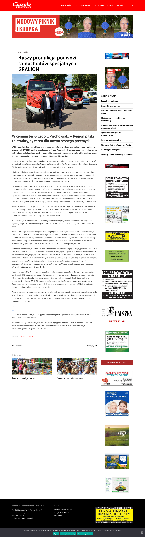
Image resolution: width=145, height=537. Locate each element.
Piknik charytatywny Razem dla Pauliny (116, 145)
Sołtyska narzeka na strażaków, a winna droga (116, 112)
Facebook (24, 336)
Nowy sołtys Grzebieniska (111, 140)
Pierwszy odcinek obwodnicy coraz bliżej (116, 154)
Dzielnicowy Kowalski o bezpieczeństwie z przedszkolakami (117, 126)
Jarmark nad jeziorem (109, 101)
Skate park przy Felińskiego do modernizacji (113, 119)
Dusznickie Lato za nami (110, 106)
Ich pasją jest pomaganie (110, 150)
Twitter (31, 336)
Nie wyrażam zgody (68, 534)
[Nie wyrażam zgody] (142, 532)
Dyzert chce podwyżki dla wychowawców (111, 134)
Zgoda (56, 534)
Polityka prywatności (85, 534)
